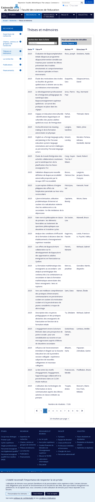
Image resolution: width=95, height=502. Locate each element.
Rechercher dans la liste (38, 39)
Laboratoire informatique (43, 460)
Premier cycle (6, 440)
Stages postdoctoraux (9, 446)
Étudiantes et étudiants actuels (85, 443)
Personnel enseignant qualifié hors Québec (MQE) (9, 456)
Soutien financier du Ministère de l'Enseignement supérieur (46, 449)
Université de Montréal (10, 7)
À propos (61, 437)
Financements (8, 70)
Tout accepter (52, 493)
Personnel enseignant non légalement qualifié (9, 450)
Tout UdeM (74, 6)
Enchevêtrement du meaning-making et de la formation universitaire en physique (47, 130)
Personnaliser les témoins (18, 494)
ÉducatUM (42, 465)
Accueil (5, 21)
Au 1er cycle (43, 439)
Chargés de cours (64, 451)
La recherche (8, 59)
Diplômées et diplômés (85, 448)
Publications (8, 65)
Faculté (61, 431)
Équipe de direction (65, 440)
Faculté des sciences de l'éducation (40, 10)
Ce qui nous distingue (8, 437)
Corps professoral (64, 443)
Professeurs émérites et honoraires (66, 447)
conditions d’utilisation (47, 498)
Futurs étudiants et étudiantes (83, 438)
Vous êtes (81, 431)
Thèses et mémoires (7, 52)
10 (78, 410)
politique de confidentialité (23, 498)
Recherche (13, 21)
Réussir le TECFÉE (45, 456)
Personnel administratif (66, 454)
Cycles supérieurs (7, 443)
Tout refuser (38, 493)
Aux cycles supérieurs (47, 442)
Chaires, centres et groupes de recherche (10, 44)
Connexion (54, 3)
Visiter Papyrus (68, 43)
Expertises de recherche (8, 35)
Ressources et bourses (45, 432)
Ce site (66, 6)
